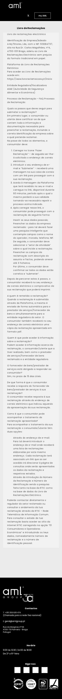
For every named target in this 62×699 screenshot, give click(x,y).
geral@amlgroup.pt (15, 621)
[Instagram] (26, 670)
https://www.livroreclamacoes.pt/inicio (30, 78)
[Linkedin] (36, 670)
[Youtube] (45, 670)
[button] (24, 16)
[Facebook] (17, 670)
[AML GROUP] (31, 594)
